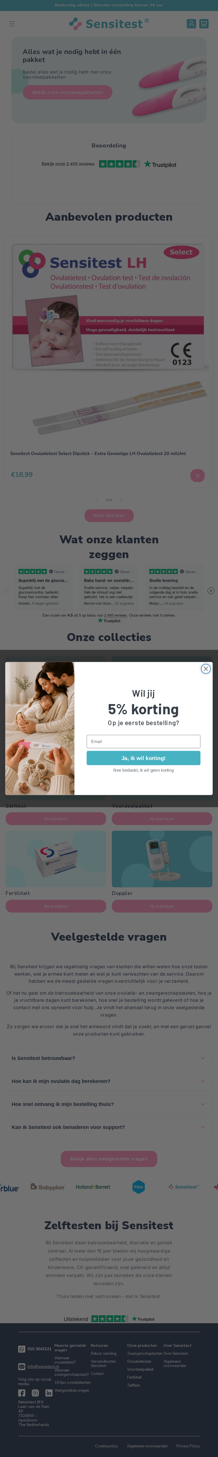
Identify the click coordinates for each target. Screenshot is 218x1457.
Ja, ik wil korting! (143, 758)
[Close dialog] (206, 668)
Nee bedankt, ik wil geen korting (143, 770)
